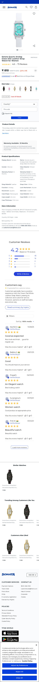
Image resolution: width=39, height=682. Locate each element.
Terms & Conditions (8, 610)
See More (5, 133)
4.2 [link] (13, 64)
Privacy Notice (6, 613)
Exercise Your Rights (8, 599)
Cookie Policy (6, 621)
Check (19, 117)
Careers (23, 597)
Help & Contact (25, 591)
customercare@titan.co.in (29, 589)
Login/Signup (6, 76)
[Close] (36, 645)
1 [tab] (17, 51)
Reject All (19, 672)
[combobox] (25, 321)
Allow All (19, 678)
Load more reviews (19, 448)
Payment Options (7, 586)
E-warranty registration (9, 597)
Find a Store (5, 591)
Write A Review (23, 274)
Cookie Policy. (27, 661)
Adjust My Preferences (19, 665)
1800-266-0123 (26, 586)
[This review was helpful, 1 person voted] (25, 370)
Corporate (24, 594)
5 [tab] (23, 51)
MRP (12, 71)
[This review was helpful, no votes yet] (25, 347)
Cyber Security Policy (8, 618)
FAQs (3, 594)
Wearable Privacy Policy (9, 616)
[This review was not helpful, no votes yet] (29, 347)
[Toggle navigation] (5, 7)
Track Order (5, 589)
